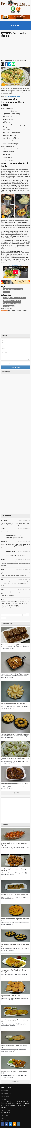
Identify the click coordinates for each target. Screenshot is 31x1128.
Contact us (5, 1090)
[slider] (4, 310)
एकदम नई (5, 824)
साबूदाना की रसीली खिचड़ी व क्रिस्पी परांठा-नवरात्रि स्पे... (14, 1046)
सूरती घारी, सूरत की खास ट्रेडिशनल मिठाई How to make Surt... (15, 759)
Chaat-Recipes (7, 303)
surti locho (6, 292)
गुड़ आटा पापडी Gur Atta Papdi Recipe (12, 996)
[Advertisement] (15, 45)
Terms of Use (5, 1116)
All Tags (4, 1099)
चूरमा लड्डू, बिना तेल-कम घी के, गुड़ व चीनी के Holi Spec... (15, 734)
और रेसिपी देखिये (15, 793)
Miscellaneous (7, 300)
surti (17, 289)
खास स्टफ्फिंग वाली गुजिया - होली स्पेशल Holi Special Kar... (14, 704)
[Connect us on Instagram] (18, 1124)
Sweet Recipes (7, 623)
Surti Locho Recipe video (15, 265)
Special (6, 298)
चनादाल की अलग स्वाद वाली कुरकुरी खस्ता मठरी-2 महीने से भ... (15, 919)
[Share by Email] (2, 64)
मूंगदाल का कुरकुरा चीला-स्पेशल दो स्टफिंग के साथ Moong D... (13, 971)
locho (21, 289)
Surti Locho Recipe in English (13, 96)
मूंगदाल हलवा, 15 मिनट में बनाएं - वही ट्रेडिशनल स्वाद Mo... (15, 674)
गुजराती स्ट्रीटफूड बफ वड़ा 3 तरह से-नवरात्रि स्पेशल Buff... (14, 1072)
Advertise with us (6, 1093)
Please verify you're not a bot (10, 363)
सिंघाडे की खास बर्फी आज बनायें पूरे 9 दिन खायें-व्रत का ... (14, 645)
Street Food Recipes (9, 306)
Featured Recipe (17, 303)
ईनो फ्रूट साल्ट (7, 141)
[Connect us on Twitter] (10, 1124)
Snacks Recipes (22, 298)
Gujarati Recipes (16, 300)
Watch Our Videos (6, 1110)
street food (6, 289)
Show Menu (16, 25)
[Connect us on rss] (14, 1124)
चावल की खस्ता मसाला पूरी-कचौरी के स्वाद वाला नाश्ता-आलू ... (14, 1021)
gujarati (12, 289)
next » (3, 618)
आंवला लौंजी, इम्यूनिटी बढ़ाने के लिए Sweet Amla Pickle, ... (15, 784)
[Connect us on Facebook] (2, 1124)
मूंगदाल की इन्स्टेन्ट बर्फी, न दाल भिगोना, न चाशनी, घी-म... (15, 895)
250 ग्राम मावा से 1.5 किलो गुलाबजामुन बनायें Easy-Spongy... (14, 844)
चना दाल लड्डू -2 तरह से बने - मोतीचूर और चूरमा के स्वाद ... (15, 945)
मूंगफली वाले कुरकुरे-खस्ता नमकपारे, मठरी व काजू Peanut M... (13, 869)
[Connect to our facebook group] (6, 1124)
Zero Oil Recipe (13, 298)
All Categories (5, 1096)
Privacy (4, 1119)
